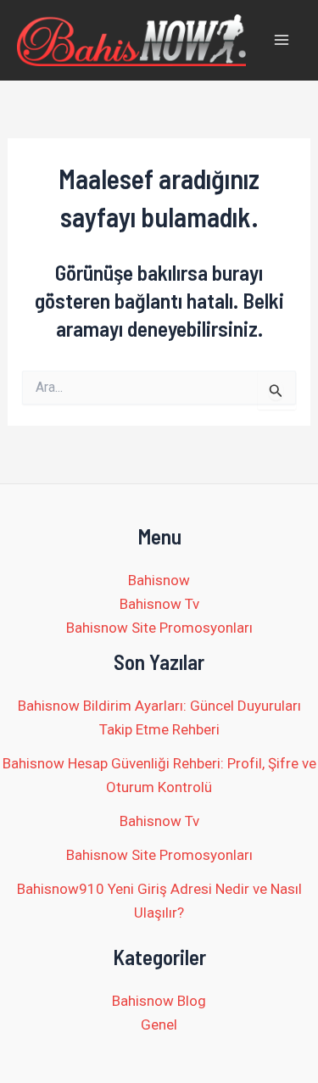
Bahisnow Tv (159, 603)
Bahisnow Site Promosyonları (159, 627)
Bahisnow (159, 580)
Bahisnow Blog (159, 1000)
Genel (159, 1024)
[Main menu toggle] (282, 40)
